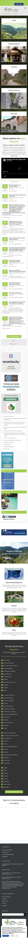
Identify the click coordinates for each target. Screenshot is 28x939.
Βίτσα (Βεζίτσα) (7, 676)
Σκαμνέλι (5, 776)
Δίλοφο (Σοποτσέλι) (8, 698)
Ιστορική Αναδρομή (6, 896)
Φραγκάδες (6, 787)
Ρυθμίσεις (15, 931)
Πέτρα (5, 770)
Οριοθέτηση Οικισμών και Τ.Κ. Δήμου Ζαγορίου (13, 430)
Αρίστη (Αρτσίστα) (8, 668)
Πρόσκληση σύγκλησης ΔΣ (15, 292)
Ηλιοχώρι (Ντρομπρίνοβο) (10, 714)
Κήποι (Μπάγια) (7, 738)
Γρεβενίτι (5, 687)
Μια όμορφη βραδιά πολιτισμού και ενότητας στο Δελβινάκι (17, 302)
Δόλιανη (5, 703)
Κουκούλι (5, 741)
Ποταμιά (5, 773)
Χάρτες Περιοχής (7, 444)
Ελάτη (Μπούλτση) (8, 706)
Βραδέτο (5, 679)
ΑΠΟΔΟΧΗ (6, 935)
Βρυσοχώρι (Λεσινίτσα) (9, 682)
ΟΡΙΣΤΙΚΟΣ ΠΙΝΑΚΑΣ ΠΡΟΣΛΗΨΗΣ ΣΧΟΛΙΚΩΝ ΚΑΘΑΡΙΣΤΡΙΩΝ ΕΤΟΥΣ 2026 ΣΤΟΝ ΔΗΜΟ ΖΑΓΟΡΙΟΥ (17, 249)
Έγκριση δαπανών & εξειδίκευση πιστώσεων (11, 877)
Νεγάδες (5, 768)
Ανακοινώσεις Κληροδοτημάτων (10, 438)
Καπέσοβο (6, 725)
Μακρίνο (5, 749)
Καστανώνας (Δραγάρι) (9, 733)
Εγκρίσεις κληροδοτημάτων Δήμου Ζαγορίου (12, 440)
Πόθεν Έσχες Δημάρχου (9, 416)
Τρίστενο (5, 778)
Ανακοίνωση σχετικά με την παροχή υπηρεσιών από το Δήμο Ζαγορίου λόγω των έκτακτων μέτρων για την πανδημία (15, 424)
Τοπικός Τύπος (7, 448)
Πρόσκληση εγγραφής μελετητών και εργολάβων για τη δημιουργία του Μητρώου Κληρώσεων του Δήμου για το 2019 (15, 434)
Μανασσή (5, 752)
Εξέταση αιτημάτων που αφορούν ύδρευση (15, 185)
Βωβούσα (5, 685)
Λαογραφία (4, 899)
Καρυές (5, 728)
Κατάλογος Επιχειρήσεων (9, 446)
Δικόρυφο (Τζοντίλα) (8, 695)
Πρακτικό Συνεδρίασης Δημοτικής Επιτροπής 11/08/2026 (17, 271)
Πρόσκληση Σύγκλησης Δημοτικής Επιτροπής (14, 283)
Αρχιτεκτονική (5, 901)
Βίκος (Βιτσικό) (7, 674)
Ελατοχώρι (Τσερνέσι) (9, 709)
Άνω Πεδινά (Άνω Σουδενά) (10, 665)
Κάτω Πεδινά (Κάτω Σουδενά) (10, 735)
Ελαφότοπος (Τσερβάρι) (9, 711)
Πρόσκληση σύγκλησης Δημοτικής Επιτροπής (14, 261)
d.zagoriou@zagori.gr (19, 1)
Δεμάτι (5, 690)
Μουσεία (4, 903)
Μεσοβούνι (6, 757)
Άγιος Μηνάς (6, 660)
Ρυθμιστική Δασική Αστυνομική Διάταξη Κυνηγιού (17, 238)
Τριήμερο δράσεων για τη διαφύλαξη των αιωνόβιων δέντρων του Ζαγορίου (16, 223)
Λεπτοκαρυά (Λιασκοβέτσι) (10, 746)
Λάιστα (5, 744)
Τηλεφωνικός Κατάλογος (9, 442)
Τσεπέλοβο (6, 781)
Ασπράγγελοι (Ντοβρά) (9, 671)
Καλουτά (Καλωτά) (8, 722)
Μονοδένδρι (6, 763)
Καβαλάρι (6, 720)
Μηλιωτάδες (6, 760)
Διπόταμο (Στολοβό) (8, 700)
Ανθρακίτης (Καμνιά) (8, 663)
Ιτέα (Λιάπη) (6, 717)
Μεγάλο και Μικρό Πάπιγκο (10, 755)
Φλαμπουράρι (7, 784)
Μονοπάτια (4, 905)
